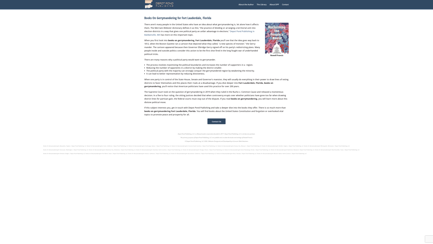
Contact (285, 5)
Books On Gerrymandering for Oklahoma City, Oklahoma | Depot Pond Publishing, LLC (112, 150)
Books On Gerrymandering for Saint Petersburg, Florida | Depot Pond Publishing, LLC (247, 150)
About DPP (274, 5)
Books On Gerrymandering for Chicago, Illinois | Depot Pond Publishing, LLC (203, 150)
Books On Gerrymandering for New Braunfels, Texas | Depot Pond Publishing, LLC (337, 150)
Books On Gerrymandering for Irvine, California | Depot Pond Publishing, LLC (107, 146)
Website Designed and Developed (219, 141)
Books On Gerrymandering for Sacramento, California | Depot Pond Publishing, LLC (193, 153)
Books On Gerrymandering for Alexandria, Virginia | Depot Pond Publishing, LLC (64, 146)
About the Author (246, 5)
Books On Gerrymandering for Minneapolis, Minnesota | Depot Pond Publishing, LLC (327, 146)
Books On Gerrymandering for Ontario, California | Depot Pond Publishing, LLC (149, 153)
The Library (262, 5)
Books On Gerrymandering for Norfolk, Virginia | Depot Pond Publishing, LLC (283, 146)
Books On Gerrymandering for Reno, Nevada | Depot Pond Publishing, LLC (237, 153)
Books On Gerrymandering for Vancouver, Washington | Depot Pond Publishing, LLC (65, 150)
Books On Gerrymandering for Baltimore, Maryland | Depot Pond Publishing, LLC (293, 150)
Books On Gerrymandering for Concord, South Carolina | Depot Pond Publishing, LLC (194, 146)
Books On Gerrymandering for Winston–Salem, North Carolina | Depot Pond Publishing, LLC (282, 153)
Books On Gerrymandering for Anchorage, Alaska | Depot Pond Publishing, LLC (150, 146)
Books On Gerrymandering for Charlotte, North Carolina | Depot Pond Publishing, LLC (159, 150)
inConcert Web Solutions (240, 141)
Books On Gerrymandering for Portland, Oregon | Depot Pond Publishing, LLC (64, 153)
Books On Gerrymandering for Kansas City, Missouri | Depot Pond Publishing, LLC (240, 146)
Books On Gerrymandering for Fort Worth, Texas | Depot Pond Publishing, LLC (107, 153)
